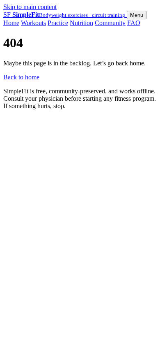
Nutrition (81, 22)
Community (110, 22)
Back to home (21, 77)
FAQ (133, 22)
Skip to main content (30, 6)
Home (11, 22)
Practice (58, 22)
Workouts (33, 22)
